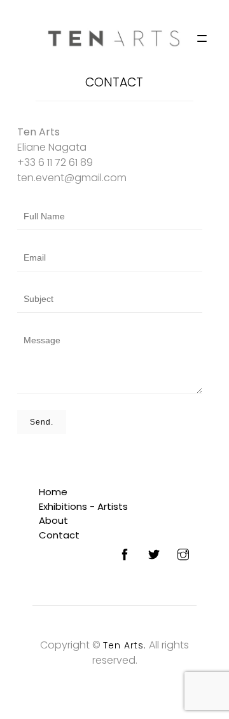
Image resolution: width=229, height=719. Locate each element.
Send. (41, 422)
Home (53, 491)
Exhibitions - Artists (83, 506)
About (53, 520)
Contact (114, 82)
